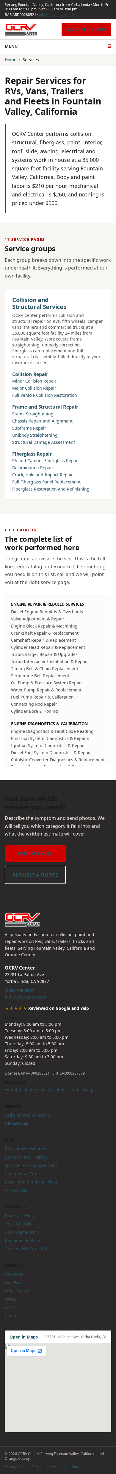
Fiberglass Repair (32, 454)
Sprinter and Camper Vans (31, 1165)
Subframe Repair (29, 428)
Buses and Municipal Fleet (31, 1182)
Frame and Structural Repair (45, 407)
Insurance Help (20, 1215)
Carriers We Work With (27, 1249)
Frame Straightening (33, 414)
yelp (75, 1090)
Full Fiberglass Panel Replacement (46, 482)
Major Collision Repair (34, 388)
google (90, 1090)
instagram (35, 1090)
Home (10, 59)
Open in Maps (24, 1337)
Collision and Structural (28, 1115)
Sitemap (79, 1466)
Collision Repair (30, 374)
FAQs (10, 1307)
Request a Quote (86, 29)
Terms (37, 1466)
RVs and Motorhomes (26, 1149)
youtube (13, 1090)
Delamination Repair (32, 467)
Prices (11, 1299)
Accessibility (57, 1466)
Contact (12, 1315)
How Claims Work (22, 1232)
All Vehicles (16, 1190)
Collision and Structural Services (39, 303)
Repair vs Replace (22, 1240)
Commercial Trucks (24, 1173)
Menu (58, 46)
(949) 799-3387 (35, 853)
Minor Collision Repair (34, 381)
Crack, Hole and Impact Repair (42, 475)
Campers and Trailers (26, 1157)
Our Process (17, 1282)
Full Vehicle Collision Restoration (44, 395)
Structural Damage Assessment (43, 442)
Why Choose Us (20, 1291)
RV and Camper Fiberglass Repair (45, 460)
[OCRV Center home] (21, 29)
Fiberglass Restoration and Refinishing (51, 489)
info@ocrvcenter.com (56, 14)
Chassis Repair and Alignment (42, 421)
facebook (58, 1090)
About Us (14, 1274)
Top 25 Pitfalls (18, 1224)
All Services (16, 1123)
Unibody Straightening (35, 435)
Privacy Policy (16, 1466)
